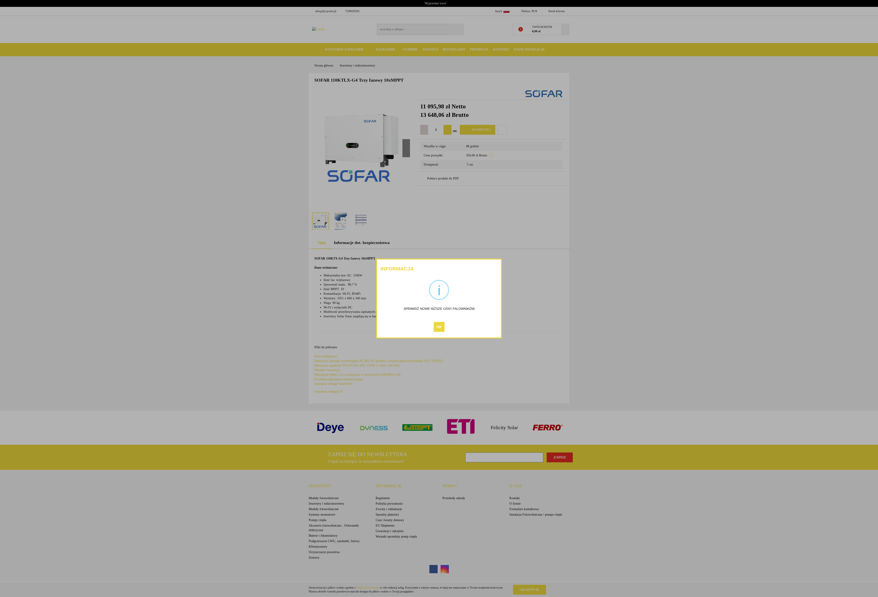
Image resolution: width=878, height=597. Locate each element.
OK (439, 327)
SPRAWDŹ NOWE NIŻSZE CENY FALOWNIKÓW (439, 309)
